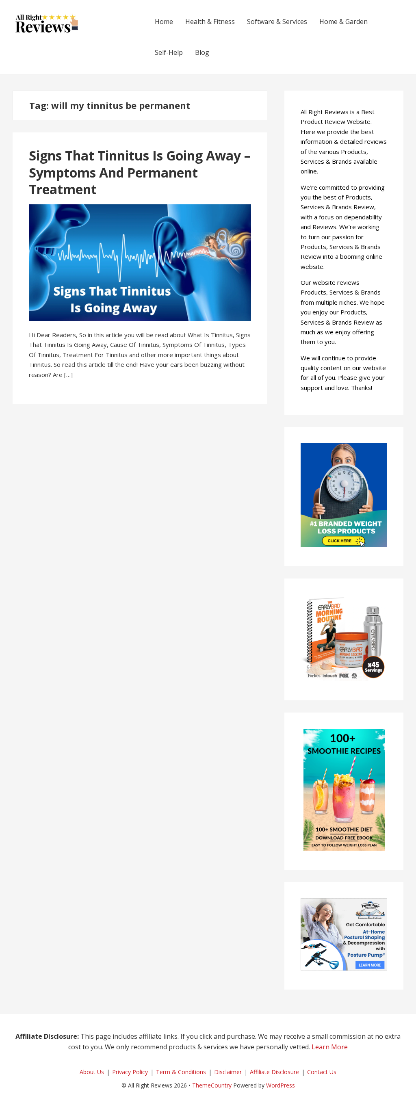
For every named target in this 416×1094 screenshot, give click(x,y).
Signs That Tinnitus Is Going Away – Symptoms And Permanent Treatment (139, 172)
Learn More (330, 1046)
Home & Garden (343, 21)
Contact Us (321, 1072)
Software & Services (277, 21)
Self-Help (169, 52)
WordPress (280, 1085)
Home (164, 21)
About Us (92, 1072)
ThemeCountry (212, 1085)
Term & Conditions (181, 1072)
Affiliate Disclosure (274, 1072)
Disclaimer (228, 1072)
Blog (202, 52)
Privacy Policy (130, 1072)
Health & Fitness (210, 21)
